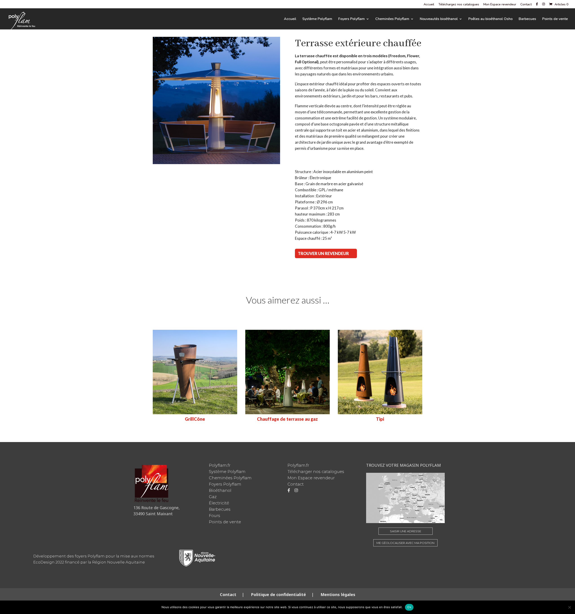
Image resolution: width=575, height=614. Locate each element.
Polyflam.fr (219, 465)
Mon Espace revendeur (499, 5)
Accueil (429, 5)
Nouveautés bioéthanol (439, 19)
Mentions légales (337, 594)
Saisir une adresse (405, 531)
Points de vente (555, 19)
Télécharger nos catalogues (316, 471)
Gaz (213, 496)
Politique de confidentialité (278, 594)
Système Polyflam (317, 19)
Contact (526, 5)
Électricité (219, 503)
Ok (409, 607)
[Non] (569, 607)
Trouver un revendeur (323, 253)
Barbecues (527, 19)
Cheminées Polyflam (392, 19)
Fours (214, 515)
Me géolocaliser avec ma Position (405, 543)
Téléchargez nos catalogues (458, 5)
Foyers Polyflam (351, 19)
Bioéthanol (220, 490)
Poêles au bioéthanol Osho (490, 19)
